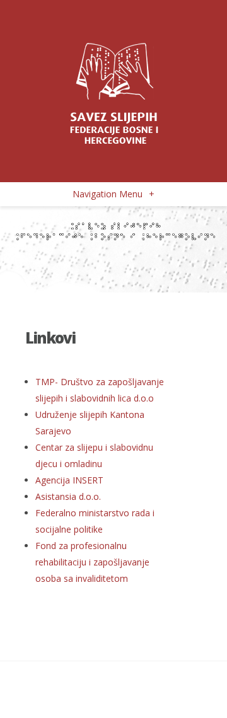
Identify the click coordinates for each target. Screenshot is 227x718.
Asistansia (68, 496)
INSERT (69, 480)
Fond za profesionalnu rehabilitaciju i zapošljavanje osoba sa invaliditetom (92, 562)
